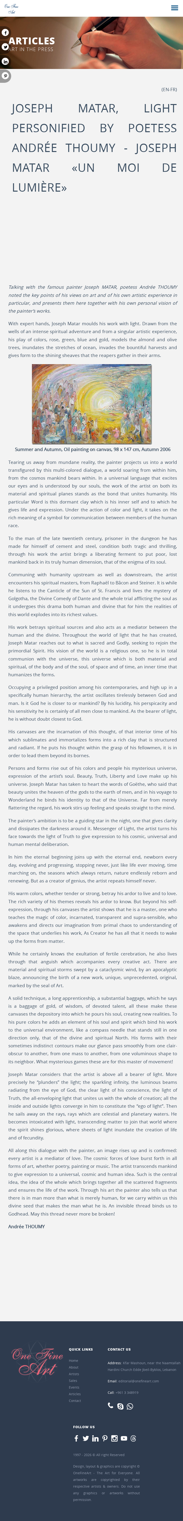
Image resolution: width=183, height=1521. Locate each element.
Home (73, 1360)
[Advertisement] (92, 242)
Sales (73, 1380)
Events (74, 1387)
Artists (74, 1374)
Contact (75, 1400)
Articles (75, 1394)
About (73, 1367)
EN (166, 89)
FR (173, 89)
